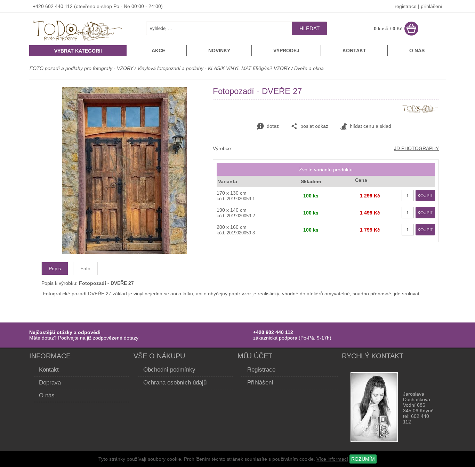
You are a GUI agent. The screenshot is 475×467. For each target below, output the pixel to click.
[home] (78, 41)
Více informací (332, 459)
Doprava (50, 382)
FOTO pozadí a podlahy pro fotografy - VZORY (82, 68)
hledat (309, 28)
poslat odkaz (314, 126)
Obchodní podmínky (169, 369)
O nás (417, 50)
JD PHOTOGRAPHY (416, 148)
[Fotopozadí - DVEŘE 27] (124, 252)
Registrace (261, 369)
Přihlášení (260, 382)
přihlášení (431, 6)
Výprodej (286, 50)
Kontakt (354, 50)
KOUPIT (425, 195)
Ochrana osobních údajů (175, 382)
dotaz (273, 126)
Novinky (219, 50)
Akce (158, 50)
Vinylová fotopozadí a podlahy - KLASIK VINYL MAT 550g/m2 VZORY (213, 68)
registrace (406, 6)
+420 (39, 6)
